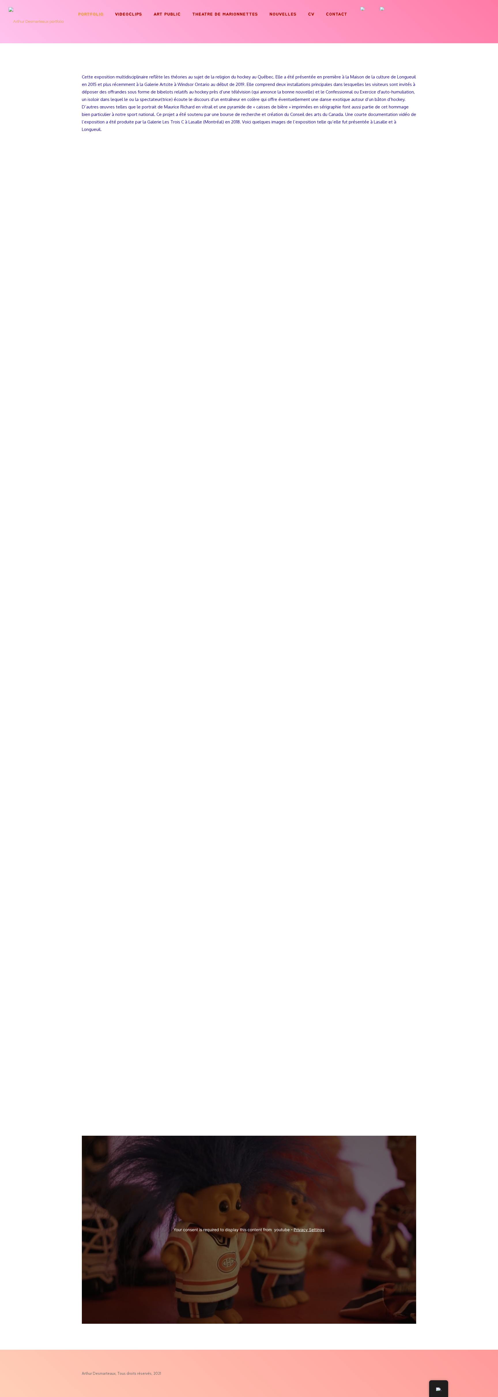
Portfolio (90, 14)
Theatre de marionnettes (225, 14)
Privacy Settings (309, 1229)
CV (311, 14)
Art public (167, 14)
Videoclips (128, 14)
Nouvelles (283, 14)
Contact (336, 14)
